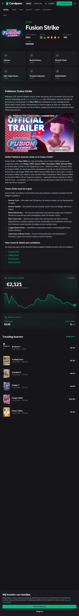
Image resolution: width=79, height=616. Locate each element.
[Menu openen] (2, 3)
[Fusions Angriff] (44, 37)
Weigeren (39, 611)
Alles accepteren (39, 606)
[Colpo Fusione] (55, 37)
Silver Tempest (14, 262)
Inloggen (51, 3)
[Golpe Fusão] (58, 37)
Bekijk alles (70, 337)
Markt (28, 3)
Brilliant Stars (13, 259)
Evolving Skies (14, 252)
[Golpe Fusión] (48, 37)
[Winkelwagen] (74, 3)
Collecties (38, 3)
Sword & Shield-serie (34, 99)
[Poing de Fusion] (51, 37)
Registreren (65, 3)
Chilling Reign (13, 255)
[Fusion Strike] (41, 37)
